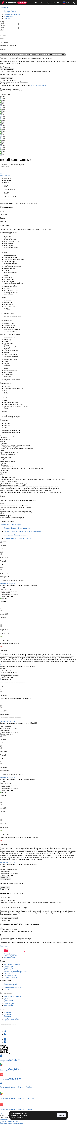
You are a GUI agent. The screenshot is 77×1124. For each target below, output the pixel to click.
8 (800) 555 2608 (9, 957)
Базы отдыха (8, 1005)
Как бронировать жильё (12, 964)
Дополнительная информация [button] (10, 430)
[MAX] (5, 1034)
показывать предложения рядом (13, 518)
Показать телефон (6, 78)
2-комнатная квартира (7, 583)
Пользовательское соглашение (10, 1121)
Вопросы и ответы (10, 977)
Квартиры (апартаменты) (12, 996)
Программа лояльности (12, 1019)
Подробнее (4, 946)
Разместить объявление (12, 986)
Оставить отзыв (5, 879)
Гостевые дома (9, 1004)
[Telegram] (5, 1029)
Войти (58, 2)
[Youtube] (5, 1039)
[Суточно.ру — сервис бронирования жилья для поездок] (9, 2)
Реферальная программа (12, 1018)
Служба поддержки (10, 956)
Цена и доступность (7, 69)
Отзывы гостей (9, 966)
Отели (6, 998)
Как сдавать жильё (10, 984)
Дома (6, 1002)
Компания (7, 1012)
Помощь (7, 989)
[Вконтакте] (5, 1037)
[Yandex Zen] (5, 1042)
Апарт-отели (8, 1000)
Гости (2, 29)
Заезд (2, 22)
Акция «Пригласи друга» (12, 970)
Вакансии (7, 1014)
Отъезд (2, 25)
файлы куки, (23, 1113)
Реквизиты (7, 1016)
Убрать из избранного (38, 85)
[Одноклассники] (5, 1032)
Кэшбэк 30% (8, 968)
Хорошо (61, 1115)
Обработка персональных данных (11, 1123)
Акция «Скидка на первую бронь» (16, 972)
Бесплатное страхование (12, 988)
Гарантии (7, 973)
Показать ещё (5, 877)
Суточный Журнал (10, 975)
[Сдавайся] (36, 2)
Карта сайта (4, 1119)
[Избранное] (48, 2)
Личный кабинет (10, 954)
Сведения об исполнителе (9, 918)
